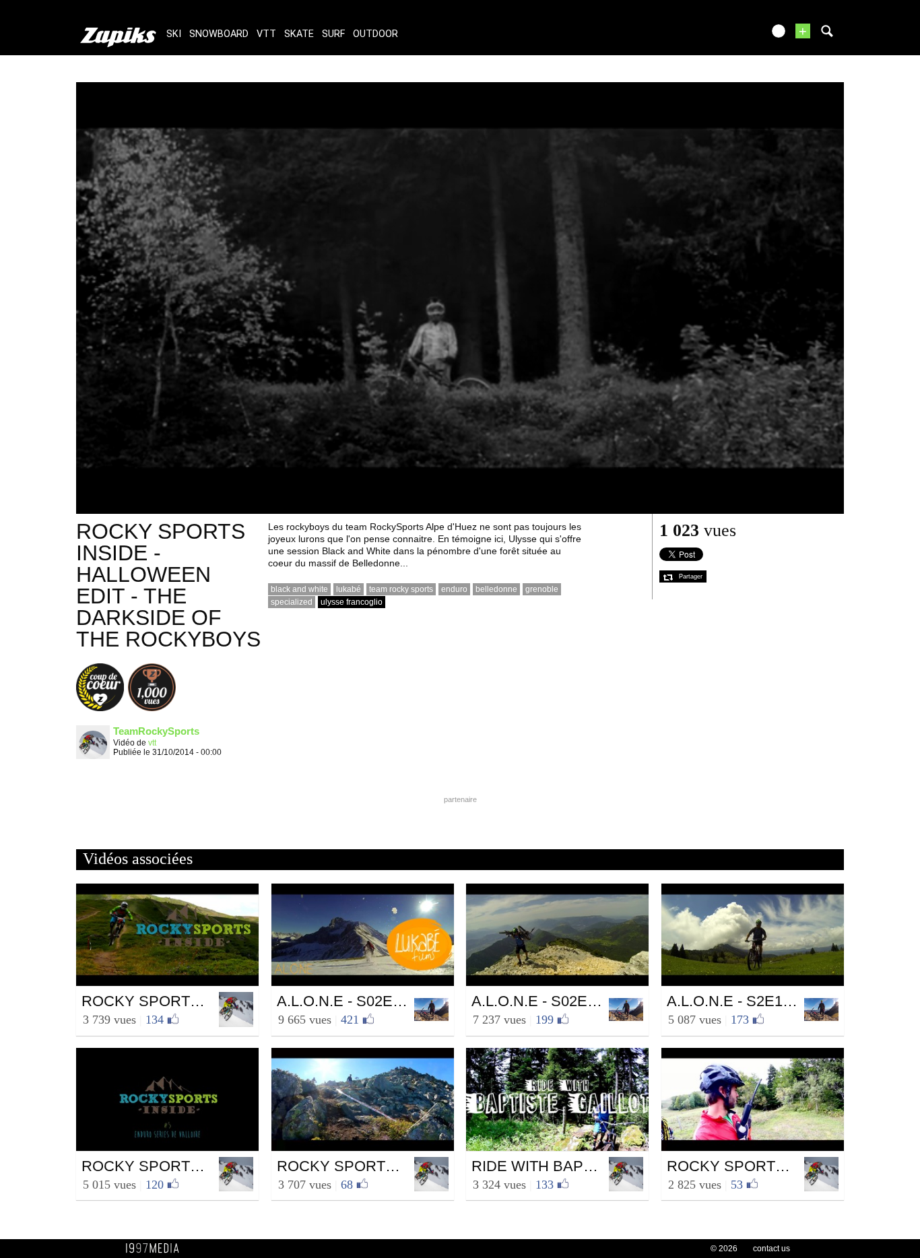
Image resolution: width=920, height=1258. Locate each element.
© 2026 (724, 1248)
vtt (266, 34)
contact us (771, 1248)
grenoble (541, 589)
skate (299, 34)
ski (173, 34)
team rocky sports (401, 589)
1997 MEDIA (156, 1248)
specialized (292, 602)
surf (333, 34)
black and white (299, 589)
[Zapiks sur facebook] (724, 35)
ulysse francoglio (352, 602)
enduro (454, 589)
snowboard (219, 34)
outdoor (375, 34)
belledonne (496, 589)
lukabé (348, 589)
